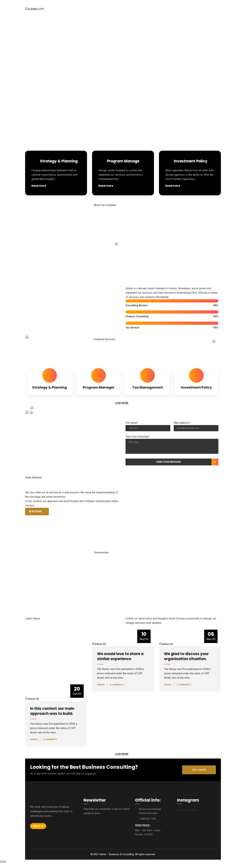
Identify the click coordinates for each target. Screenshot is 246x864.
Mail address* (182, 422)
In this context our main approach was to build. (52, 711)
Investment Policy (196, 387)
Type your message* (138, 436)
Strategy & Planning (49, 387)
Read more (38, 185)
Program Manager (98, 387)
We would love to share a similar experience (120, 656)
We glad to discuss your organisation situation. (186, 656)
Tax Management (147, 387)
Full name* (132, 422)
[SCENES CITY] (34, 9)
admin (100, 684)
